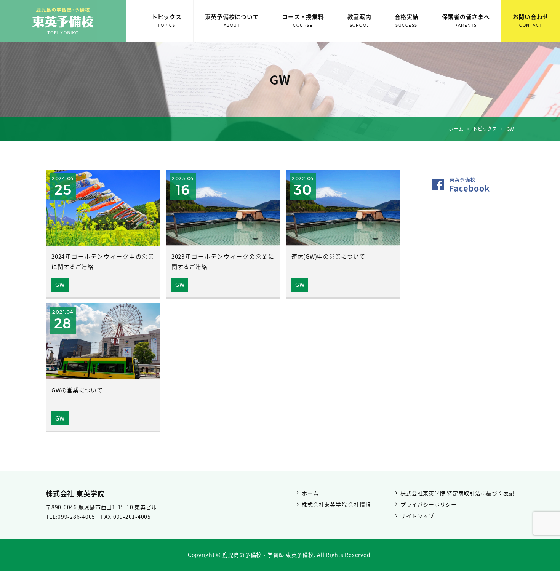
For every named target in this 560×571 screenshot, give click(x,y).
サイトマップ (417, 516)
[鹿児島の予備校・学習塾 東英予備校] (63, 21)
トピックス (167, 20)
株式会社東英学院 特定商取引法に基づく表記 (457, 493)
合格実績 (407, 20)
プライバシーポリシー (428, 504)
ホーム (310, 493)
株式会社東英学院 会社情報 (336, 504)
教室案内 (359, 20)
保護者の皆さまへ (466, 20)
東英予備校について (232, 20)
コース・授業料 (303, 20)
